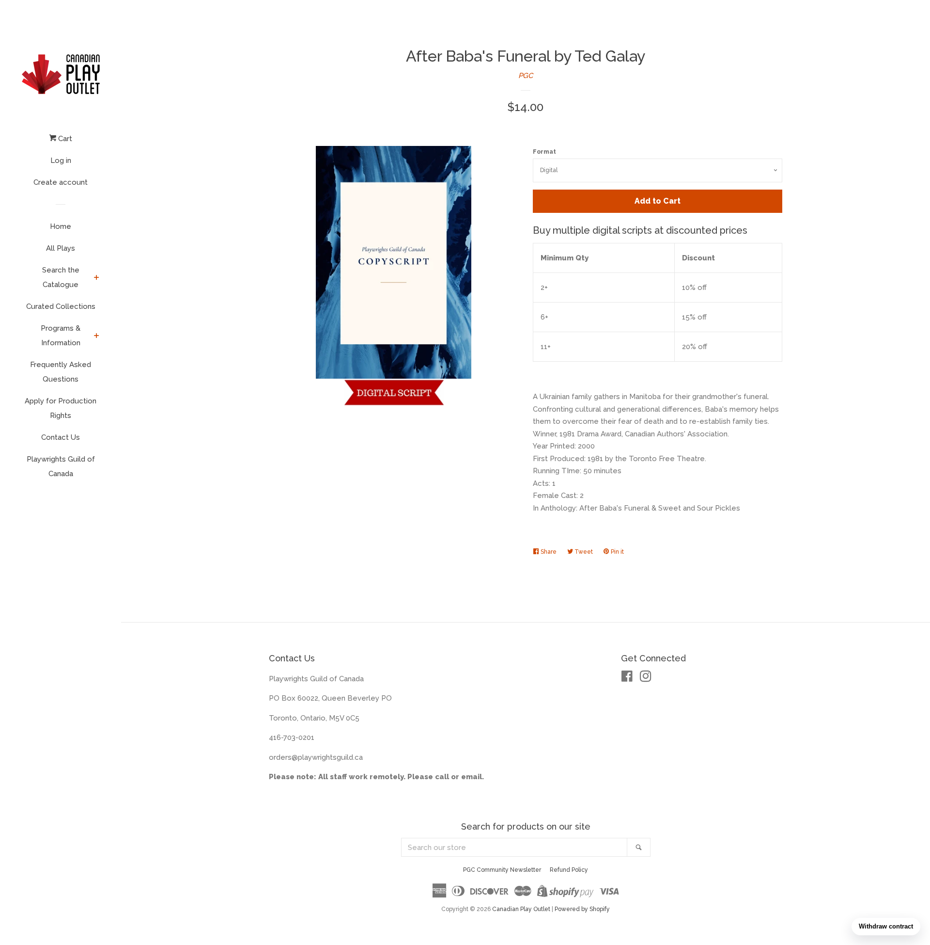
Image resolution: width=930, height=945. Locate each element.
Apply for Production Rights (60, 408)
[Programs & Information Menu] (96, 336)
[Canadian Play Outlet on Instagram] (645, 678)
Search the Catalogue (60, 277)
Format (544, 151)
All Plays (60, 248)
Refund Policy (569, 869)
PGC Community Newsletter (502, 869)
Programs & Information (60, 335)
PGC (525, 75)
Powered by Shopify (582, 909)
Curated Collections (60, 306)
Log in (60, 160)
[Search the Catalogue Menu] (96, 278)
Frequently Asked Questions (60, 372)
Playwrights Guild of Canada (61, 466)
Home (60, 226)
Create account (60, 182)
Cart (64, 138)
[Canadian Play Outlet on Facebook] (627, 678)
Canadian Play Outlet (521, 909)
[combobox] (514, 847)
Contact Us (60, 437)
